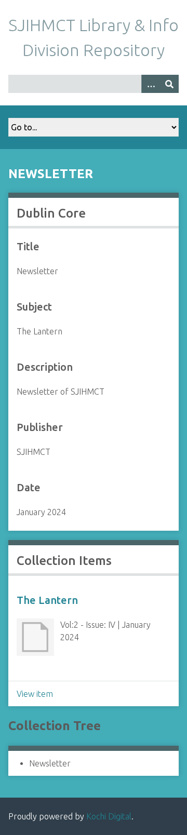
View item (35, 693)
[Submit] (169, 84)
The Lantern (47, 600)
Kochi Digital (108, 816)
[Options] (150, 84)
